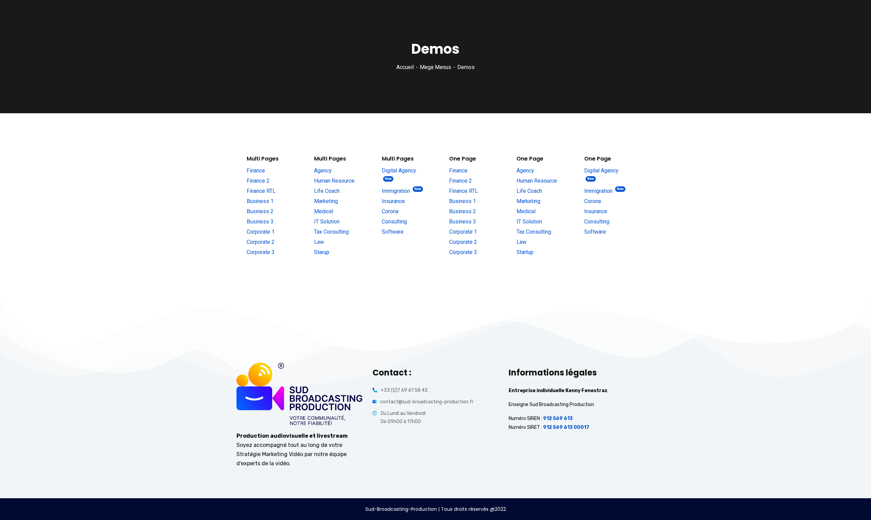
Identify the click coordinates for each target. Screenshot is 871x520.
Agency (323, 170)
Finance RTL (261, 191)
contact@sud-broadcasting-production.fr (427, 402)
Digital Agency (399, 174)
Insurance (393, 201)
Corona (390, 211)
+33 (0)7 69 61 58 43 (404, 390)
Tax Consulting (331, 232)
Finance (256, 170)
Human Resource (334, 181)
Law (319, 242)
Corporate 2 (261, 242)
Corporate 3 (261, 252)
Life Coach (327, 191)
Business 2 (260, 211)
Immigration (401, 190)
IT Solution (327, 221)
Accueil (405, 67)
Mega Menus (435, 67)
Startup (524, 252)
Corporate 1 (261, 232)
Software (393, 232)
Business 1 (260, 201)
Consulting (394, 221)
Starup (321, 252)
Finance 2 (258, 181)
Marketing (326, 201)
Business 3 (260, 221)
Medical (323, 211)
